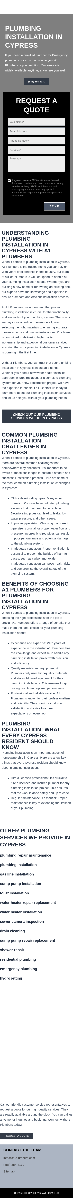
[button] (64, 5)
